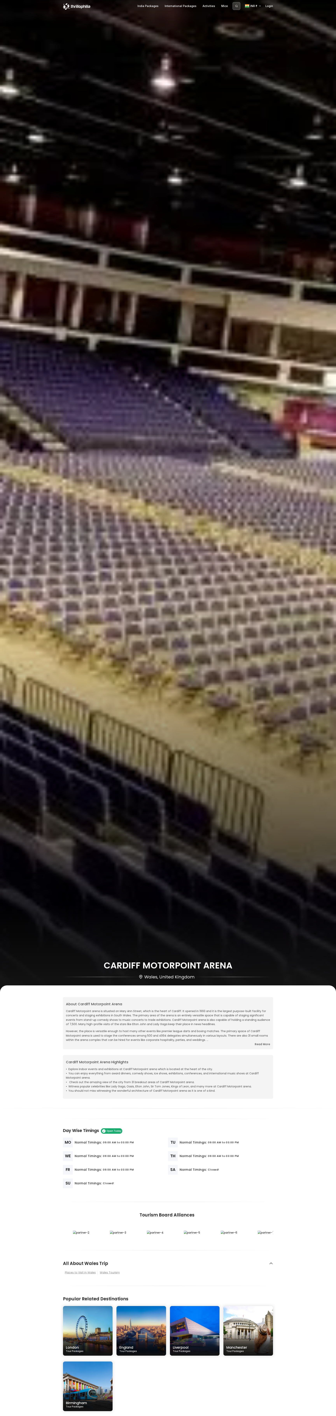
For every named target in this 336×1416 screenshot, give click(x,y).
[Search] (236, 6)
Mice (224, 6)
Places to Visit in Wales (80, 1272)
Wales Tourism (110, 1272)
